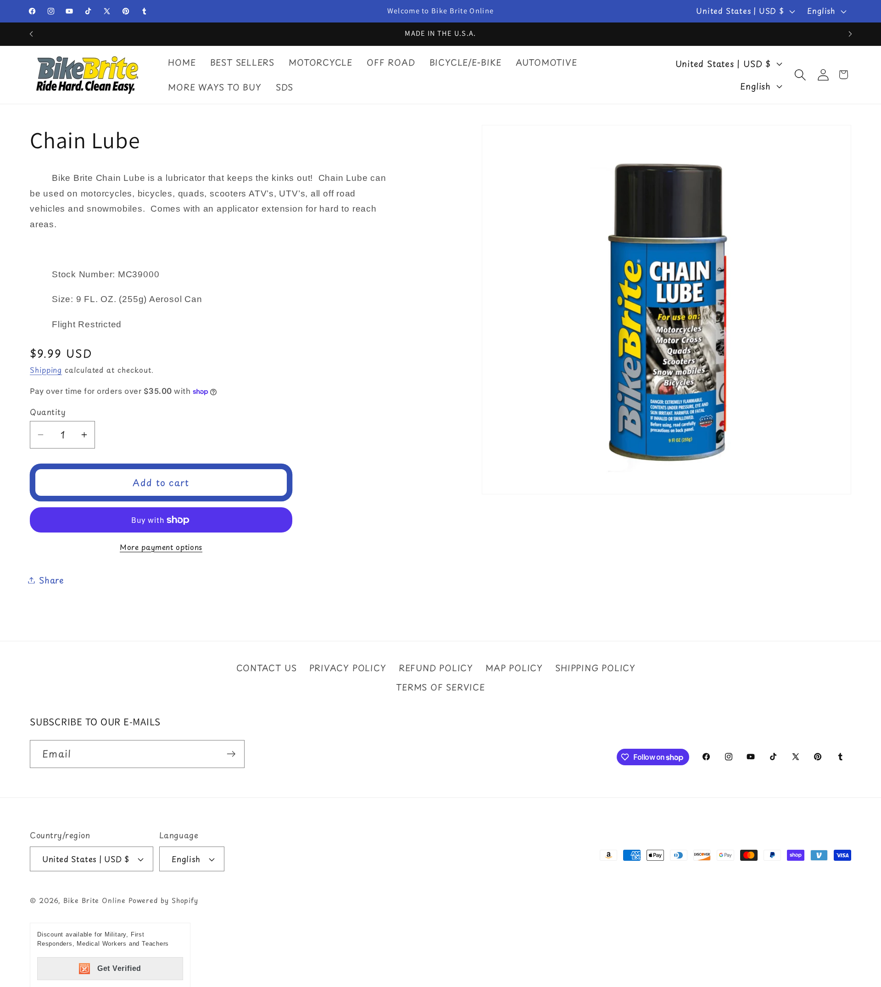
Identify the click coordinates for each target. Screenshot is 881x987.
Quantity (48, 412)
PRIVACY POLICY (347, 667)
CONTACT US (266, 667)
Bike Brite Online (94, 901)
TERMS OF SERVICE (440, 687)
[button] (800, 75)
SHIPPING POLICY (595, 667)
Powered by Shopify (163, 901)
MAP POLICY (514, 667)
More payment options (161, 547)
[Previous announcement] (31, 33)
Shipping (46, 370)
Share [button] (51, 580)
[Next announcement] (850, 33)
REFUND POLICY (436, 667)
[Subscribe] (231, 754)
